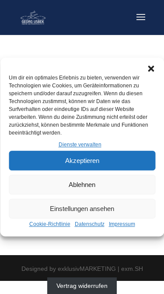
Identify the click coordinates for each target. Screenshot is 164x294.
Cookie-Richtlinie (49, 224)
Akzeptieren (82, 160)
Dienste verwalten (80, 145)
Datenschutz (90, 224)
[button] (151, 68)
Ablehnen (82, 184)
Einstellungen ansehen (82, 208)
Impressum (122, 224)
